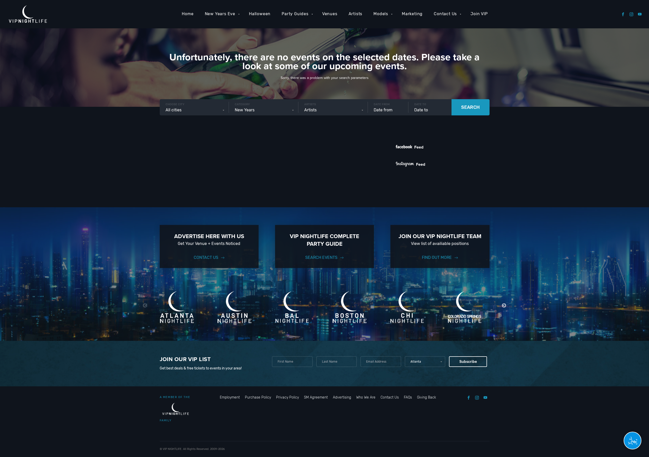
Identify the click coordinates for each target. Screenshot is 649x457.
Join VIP (479, 13)
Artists (356, 13)
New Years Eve (220, 13)
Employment (230, 397)
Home (187, 13)
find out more (437, 257)
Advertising (342, 397)
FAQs (408, 397)
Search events (321, 257)
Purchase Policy (258, 397)
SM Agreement (316, 397)
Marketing (412, 13)
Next (504, 305)
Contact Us (445, 13)
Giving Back (426, 397)
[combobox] (194, 110)
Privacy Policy (287, 397)
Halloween (260, 13)
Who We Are (365, 397)
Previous (145, 305)
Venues (329, 13)
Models (380, 13)
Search (470, 107)
